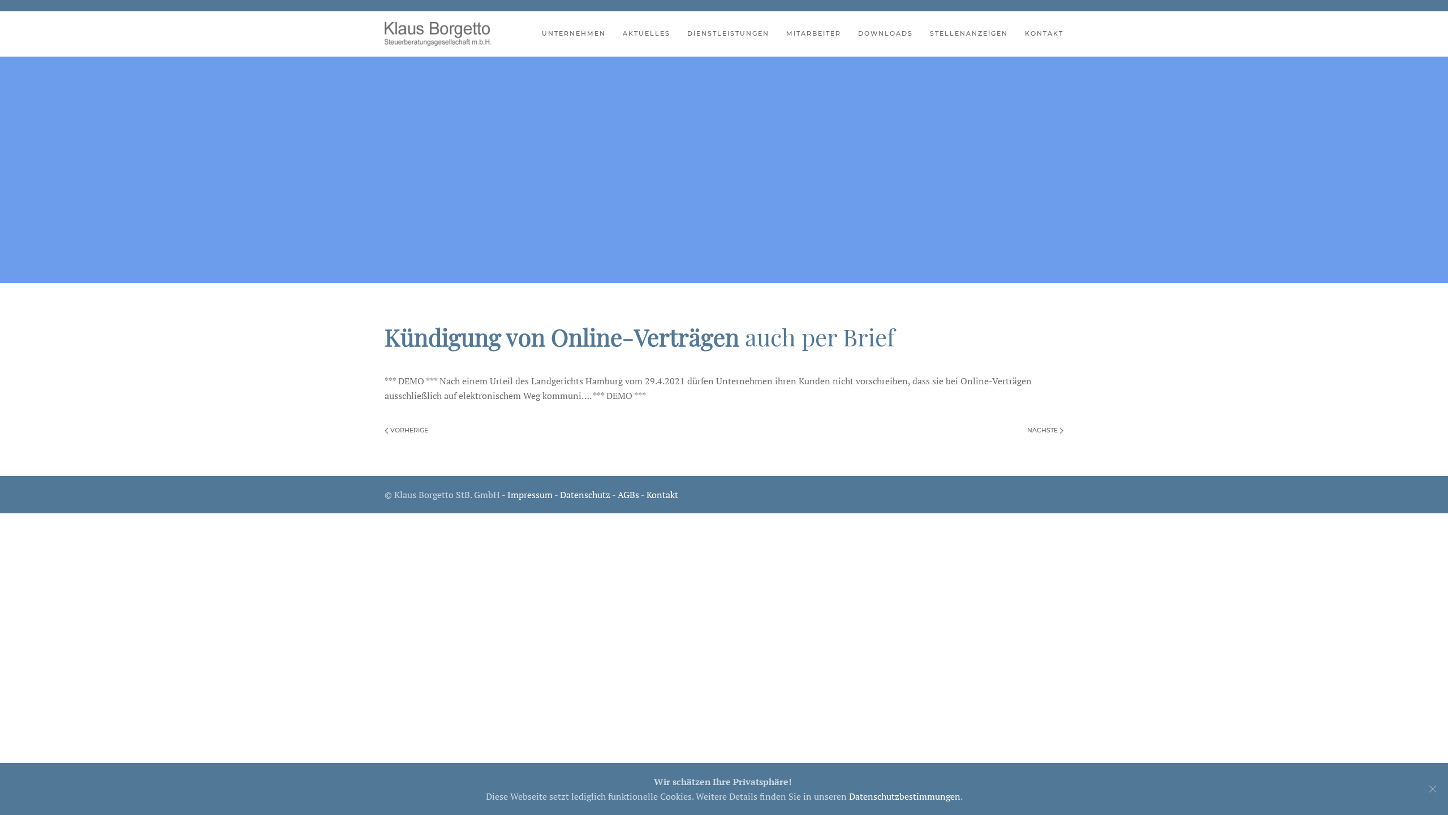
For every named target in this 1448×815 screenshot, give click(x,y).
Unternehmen (574, 33)
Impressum (530, 494)
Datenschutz (585, 494)
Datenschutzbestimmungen (904, 796)
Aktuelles (646, 33)
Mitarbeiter (813, 33)
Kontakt (1044, 33)
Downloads (885, 33)
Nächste (1043, 430)
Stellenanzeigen (969, 33)
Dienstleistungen (728, 33)
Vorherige (408, 430)
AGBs (628, 494)
